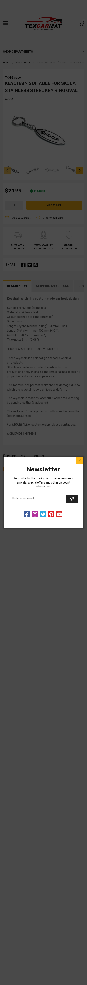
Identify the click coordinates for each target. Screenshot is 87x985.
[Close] (79, 460)
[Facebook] (26, 514)
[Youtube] (59, 514)
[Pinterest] (51, 514)
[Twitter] (34, 514)
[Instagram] (43, 514)
